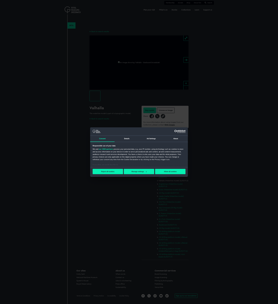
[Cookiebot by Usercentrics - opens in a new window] (175, 131)
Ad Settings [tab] (151, 138)
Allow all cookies (170, 171)
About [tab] (175, 138)
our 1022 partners (106, 149)
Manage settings (138, 171)
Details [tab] (126, 138)
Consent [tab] (102, 138)
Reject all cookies (107, 171)
